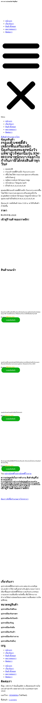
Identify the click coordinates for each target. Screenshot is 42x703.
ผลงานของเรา (10, 29)
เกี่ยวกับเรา (9, 24)
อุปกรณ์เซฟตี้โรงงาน (23, 473)
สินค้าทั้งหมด (10, 26)
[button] (21, 76)
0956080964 (13, 695)
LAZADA (13, 700)
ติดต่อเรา (8, 32)
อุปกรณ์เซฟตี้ (9, 473)
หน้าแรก (8, 21)
